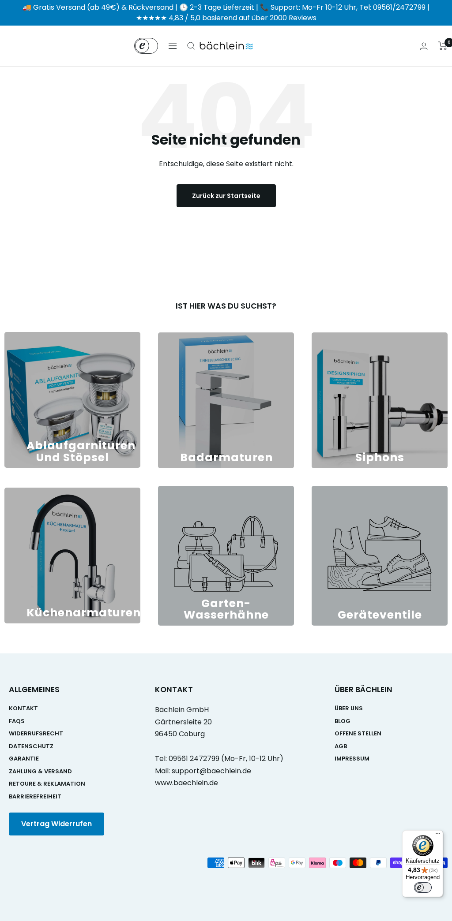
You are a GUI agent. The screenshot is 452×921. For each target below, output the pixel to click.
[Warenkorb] (443, 45)
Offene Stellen (358, 733)
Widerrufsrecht (36, 733)
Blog (342, 721)
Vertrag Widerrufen (56, 824)
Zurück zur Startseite (226, 195)
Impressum (352, 758)
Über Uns (349, 708)
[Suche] (191, 46)
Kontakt (23, 708)
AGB (341, 746)
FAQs (17, 721)
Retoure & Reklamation (47, 783)
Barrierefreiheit (35, 796)
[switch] (423, 887)
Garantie (24, 758)
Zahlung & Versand (40, 771)
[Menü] (438, 835)
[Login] (424, 46)
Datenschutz (31, 746)
